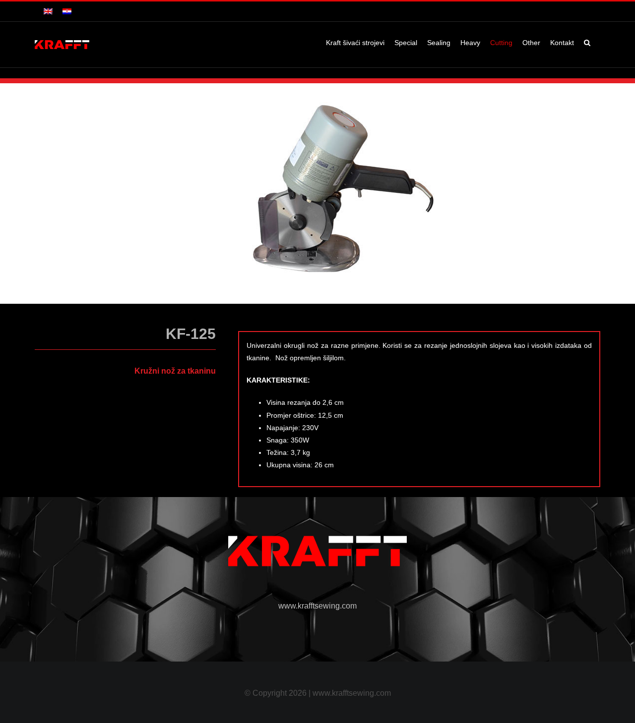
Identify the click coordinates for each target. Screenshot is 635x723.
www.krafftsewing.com (317, 606)
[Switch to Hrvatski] (67, 11)
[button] (587, 42)
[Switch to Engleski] (48, 11)
